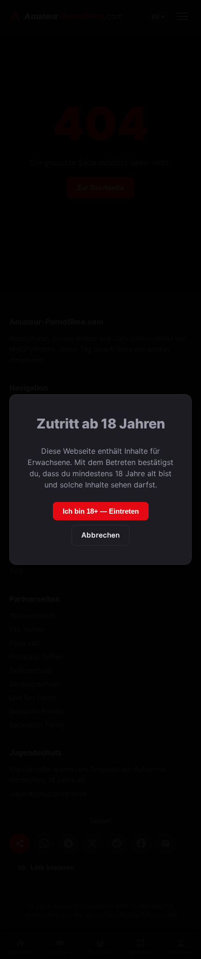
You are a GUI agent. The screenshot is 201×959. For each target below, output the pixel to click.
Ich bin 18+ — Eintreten (101, 511)
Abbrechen (100, 535)
